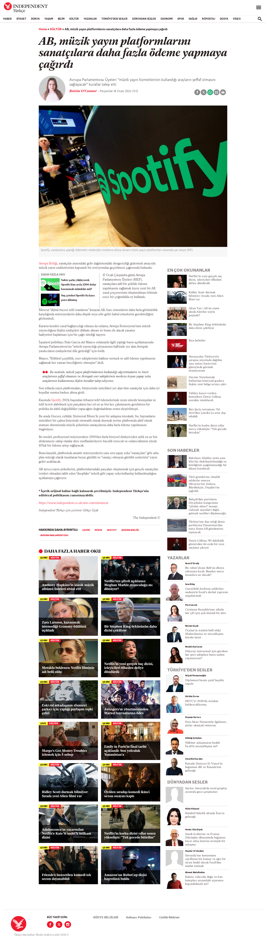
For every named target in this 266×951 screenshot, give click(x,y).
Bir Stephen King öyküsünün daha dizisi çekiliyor (130, 628)
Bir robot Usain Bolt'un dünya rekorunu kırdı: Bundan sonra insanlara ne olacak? (204, 572)
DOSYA (224, 19)
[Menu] (258, 7)
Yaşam (48, 19)
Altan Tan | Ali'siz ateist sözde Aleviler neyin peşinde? (204, 312)
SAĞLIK (193, 19)
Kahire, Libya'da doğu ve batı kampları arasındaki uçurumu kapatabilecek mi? (204, 881)
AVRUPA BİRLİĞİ (130, 530)
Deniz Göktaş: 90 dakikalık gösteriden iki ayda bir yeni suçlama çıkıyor (206, 544)
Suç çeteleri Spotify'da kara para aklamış (78, 298)
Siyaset (21, 19)
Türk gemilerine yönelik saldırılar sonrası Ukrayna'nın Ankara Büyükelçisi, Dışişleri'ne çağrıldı (204, 484)
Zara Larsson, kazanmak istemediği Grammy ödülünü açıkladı (64, 626)
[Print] (223, 92)
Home (43, 29)
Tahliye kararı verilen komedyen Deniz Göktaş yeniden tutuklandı (205, 397)
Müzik (98, 530)
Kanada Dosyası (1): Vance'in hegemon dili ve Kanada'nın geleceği (204, 767)
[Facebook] (50, 924)
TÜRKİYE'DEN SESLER (114, 19)
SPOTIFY (112, 530)
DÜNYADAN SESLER (144, 19)
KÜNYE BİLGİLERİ (105, 917)
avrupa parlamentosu (54, 535)
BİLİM (61, 19)
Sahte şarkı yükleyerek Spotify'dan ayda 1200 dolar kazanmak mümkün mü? (78, 285)
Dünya (35, 19)
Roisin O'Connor (83, 91)
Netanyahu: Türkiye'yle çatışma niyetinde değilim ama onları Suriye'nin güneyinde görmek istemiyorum (205, 363)
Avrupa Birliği (48, 263)
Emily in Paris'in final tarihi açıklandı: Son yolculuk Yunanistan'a (125, 750)
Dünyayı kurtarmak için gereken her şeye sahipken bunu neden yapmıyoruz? (206, 655)
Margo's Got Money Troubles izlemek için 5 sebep (64, 752)
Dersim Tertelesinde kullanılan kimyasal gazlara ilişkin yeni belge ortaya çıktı (207, 381)
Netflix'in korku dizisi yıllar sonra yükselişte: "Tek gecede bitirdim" (130, 835)
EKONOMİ (167, 19)
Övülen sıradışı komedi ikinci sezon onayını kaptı (127, 794)
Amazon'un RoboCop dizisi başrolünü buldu (125, 877)
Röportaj (208, 19)
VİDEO (237, 19)
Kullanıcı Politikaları (138, 917)
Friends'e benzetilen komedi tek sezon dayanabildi (66, 877)
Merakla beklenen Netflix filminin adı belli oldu (68, 670)
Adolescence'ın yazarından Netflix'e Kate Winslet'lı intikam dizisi (66, 833)
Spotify (56, 400)
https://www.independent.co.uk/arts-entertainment (73, 503)
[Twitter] (59, 924)
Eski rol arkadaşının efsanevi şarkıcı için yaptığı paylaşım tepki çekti (67, 709)
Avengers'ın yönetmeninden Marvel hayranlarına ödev (126, 711)
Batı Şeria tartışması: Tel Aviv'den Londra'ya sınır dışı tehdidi (207, 413)
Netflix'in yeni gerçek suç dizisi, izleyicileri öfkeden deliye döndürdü (128, 668)
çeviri (86, 530)
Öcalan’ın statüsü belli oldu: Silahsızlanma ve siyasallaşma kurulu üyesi (204, 634)
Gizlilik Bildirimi (169, 917)
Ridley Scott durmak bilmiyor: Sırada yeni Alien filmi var (65, 794)
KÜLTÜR (74, 19)
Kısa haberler (197, 340)
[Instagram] (67, 924)
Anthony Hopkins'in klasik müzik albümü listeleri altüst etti (68, 587)
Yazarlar (90, 19)
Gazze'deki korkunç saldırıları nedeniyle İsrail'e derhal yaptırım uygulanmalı (206, 592)
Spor (180, 19)
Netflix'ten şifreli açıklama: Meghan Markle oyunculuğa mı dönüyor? (128, 585)
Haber (7, 19)
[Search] (260, 18)
